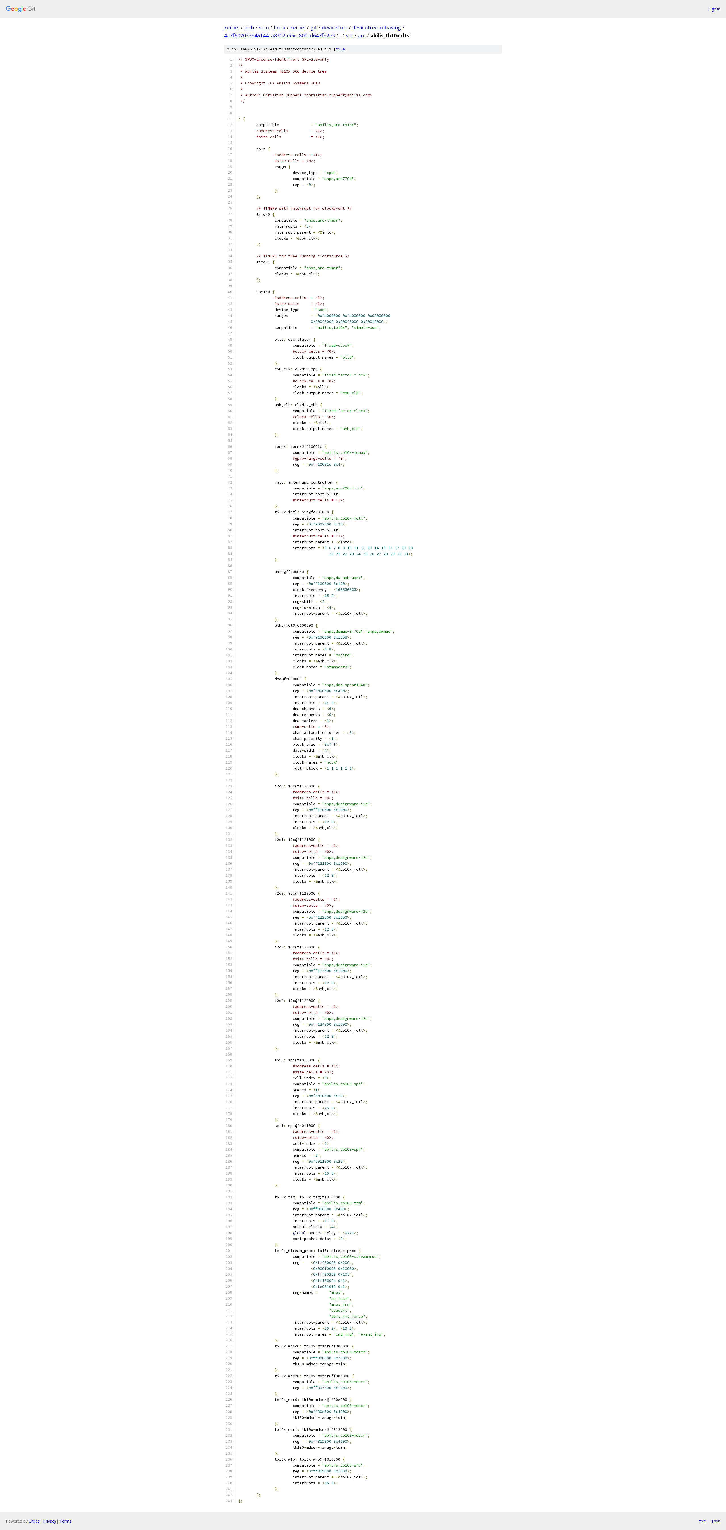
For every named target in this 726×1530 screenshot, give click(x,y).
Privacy (49, 1521)
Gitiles (34, 1521)
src (349, 35)
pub (249, 27)
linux (279, 27)
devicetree (334, 27)
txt (702, 1520)
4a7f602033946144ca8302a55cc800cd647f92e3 (279, 35)
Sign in (714, 9)
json (715, 1520)
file (340, 49)
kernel (231, 27)
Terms (65, 1521)
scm (264, 27)
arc (362, 35)
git (313, 27)
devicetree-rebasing (376, 27)
